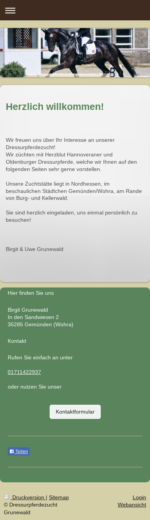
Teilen (21, 451)
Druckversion (28, 497)
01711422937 (24, 372)
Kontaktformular (75, 412)
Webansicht (132, 505)
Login (139, 497)
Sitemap (59, 497)
